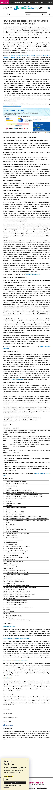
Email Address (8, 776)
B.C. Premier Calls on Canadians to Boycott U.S (15, 2)
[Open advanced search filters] (45, 14)
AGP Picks (4, 2)
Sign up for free (15, 783)
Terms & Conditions (42, 788)
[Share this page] (49, 14)
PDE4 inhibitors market (18, 379)
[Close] (27, 759)
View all (49, 2)
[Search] (42, 14)
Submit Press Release (29, 788)
